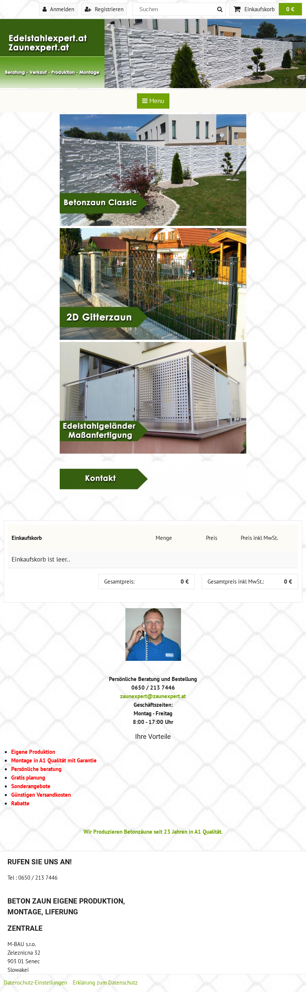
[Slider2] (153, 86)
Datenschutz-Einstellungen (35, 982)
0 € (290, 9)
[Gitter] (153, 337)
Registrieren (108, 9)
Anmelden (61, 9)
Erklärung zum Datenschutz (105, 982)
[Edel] (153, 451)
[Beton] (153, 223)
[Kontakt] (153, 494)
